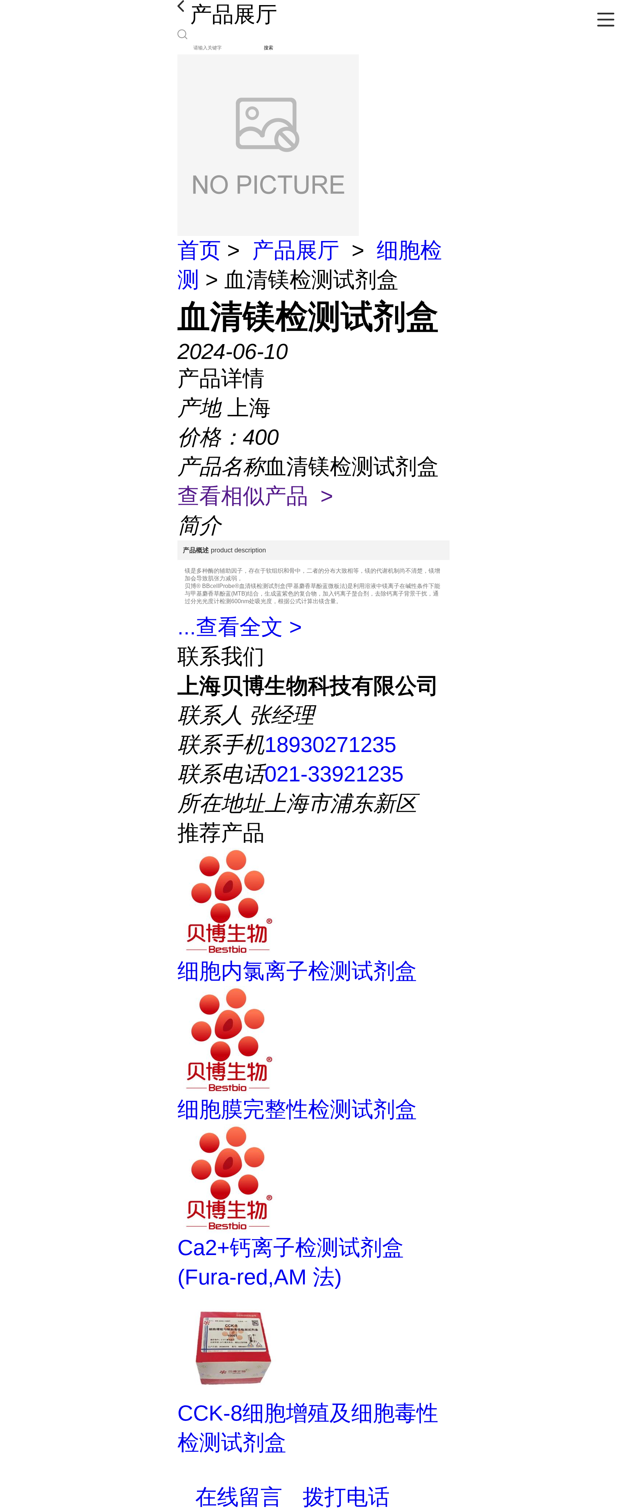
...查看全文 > (239, 627)
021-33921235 (334, 774)
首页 (199, 250)
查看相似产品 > (255, 496)
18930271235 (330, 744)
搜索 (268, 47)
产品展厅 (295, 250)
